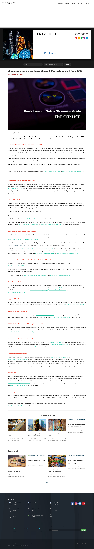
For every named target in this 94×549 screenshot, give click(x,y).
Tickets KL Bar (16, 515)
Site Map (30, 543)
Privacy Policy (24, 543)
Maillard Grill (16, 509)
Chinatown (15, 504)
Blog (8, 543)
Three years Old (57, 515)
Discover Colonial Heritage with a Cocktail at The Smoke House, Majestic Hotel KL (76, 462)
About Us (13, 543)
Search (67, 64)
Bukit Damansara (16, 510)
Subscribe (83, 530)
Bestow (55, 509)
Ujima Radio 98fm (21, 245)
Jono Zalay (34, 502)
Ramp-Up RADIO (12, 245)
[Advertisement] (47, 17)
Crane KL (56, 502)
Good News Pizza (17, 502)
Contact (18, 543)
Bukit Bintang (56, 510)
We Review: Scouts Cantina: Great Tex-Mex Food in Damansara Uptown (76, 426)
